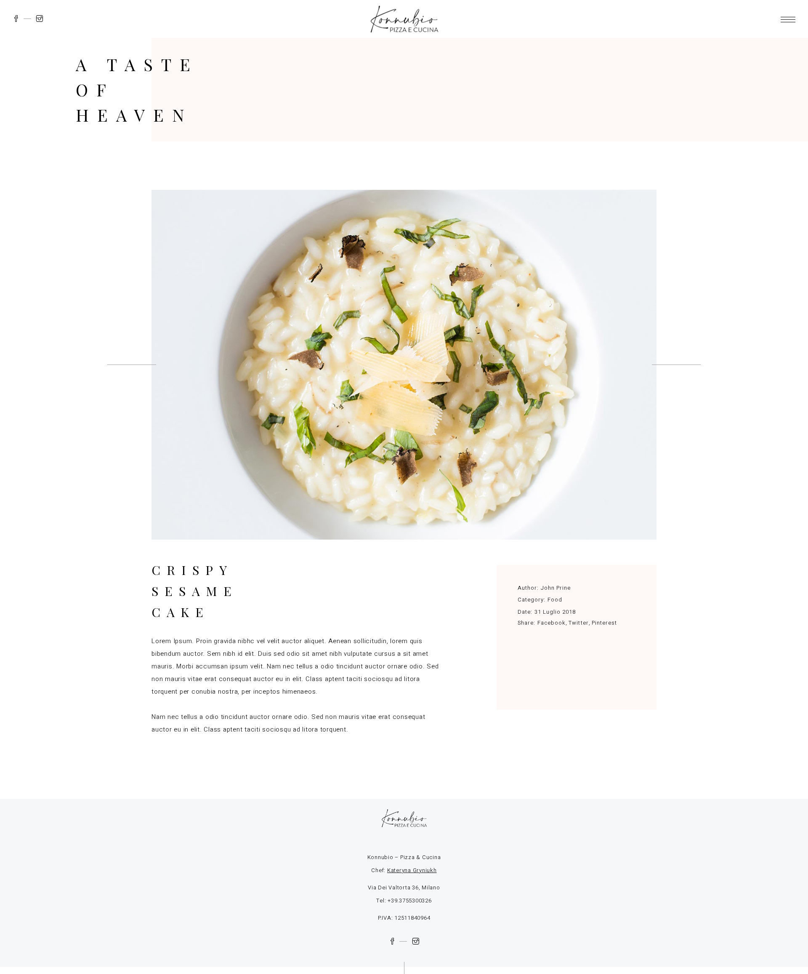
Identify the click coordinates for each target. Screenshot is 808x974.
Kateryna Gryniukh (412, 870)
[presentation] (132, 364)
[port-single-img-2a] (404, 365)
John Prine (556, 588)
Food (555, 600)
